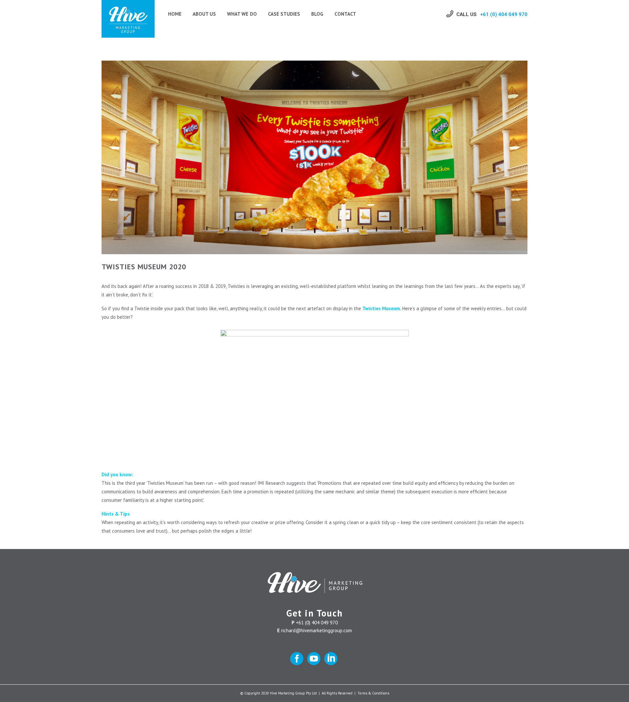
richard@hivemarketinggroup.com (316, 630)
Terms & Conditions (373, 693)
